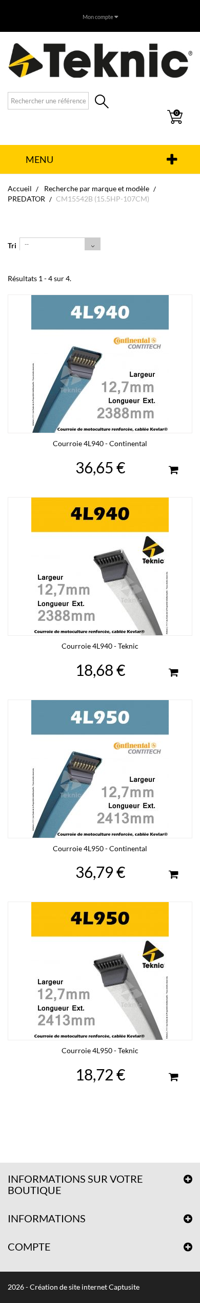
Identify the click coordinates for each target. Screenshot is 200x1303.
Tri (12, 245)
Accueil (20, 188)
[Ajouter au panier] (173, 471)
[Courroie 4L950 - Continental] (100, 769)
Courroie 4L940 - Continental (100, 443)
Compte (29, 1246)
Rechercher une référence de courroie (101, 102)
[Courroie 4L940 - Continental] (100, 364)
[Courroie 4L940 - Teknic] (100, 566)
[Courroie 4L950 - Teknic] (100, 971)
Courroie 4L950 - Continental (100, 848)
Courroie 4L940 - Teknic (100, 645)
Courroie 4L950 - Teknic (100, 1050)
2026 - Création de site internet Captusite (73, 1286)
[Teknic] (100, 60)
